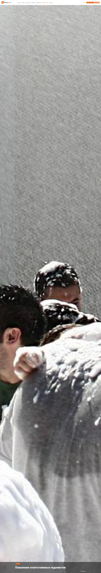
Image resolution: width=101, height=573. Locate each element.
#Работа (51, 2)
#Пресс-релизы (45, 2)
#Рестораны (28, 2)
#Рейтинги (33, 2)
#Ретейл (19, 2)
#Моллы (23, 2)
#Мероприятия (39, 2)
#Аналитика (17, 563)
